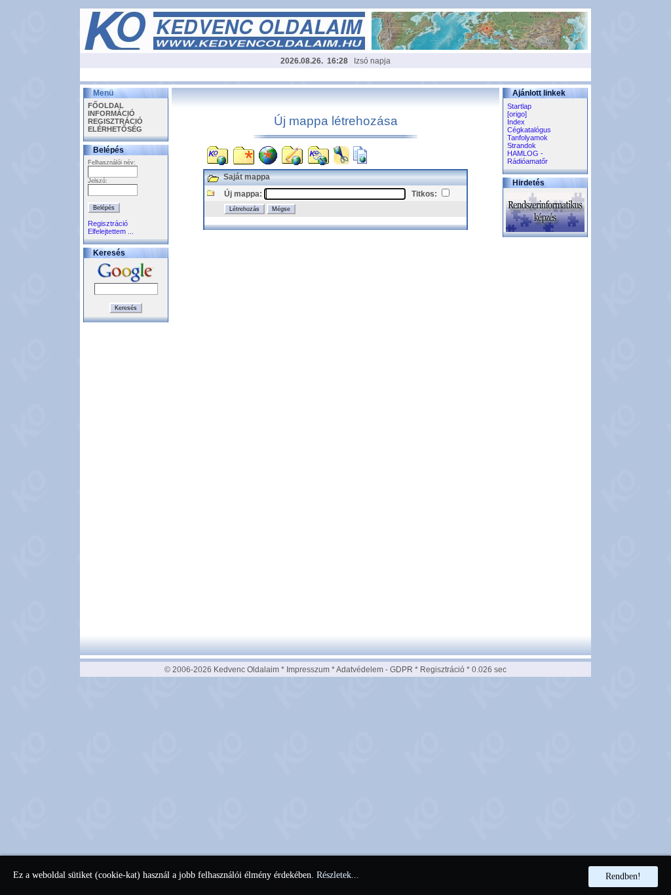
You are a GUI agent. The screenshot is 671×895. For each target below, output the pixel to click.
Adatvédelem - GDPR (374, 669)
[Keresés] (318, 152)
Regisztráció (108, 223)
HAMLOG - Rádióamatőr (527, 157)
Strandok (521, 145)
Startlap (519, 106)
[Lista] (217, 152)
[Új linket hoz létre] (268, 152)
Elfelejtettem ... (111, 231)
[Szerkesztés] (292, 152)
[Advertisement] (335, 76)
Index (516, 122)
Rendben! (623, 876)
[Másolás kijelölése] (360, 152)
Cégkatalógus (529, 130)
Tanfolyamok (527, 138)
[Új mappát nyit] (244, 152)
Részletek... (337, 875)
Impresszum (308, 669)
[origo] (517, 114)
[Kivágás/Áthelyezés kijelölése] (341, 152)
